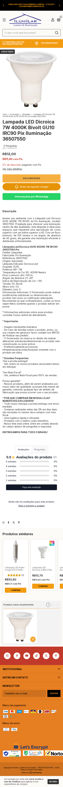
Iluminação (14, 114)
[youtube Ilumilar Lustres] (26, 655)
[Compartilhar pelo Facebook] (8, 522)
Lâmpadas (26, 114)
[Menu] (5, 20)
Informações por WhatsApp (31, 196)
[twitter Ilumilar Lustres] (46, 655)
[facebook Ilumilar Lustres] (17, 655)
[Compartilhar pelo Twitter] (13, 522)
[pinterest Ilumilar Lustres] (56, 655)
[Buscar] (56, 33)
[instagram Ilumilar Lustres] (7, 655)
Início (5, 114)
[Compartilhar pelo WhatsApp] (4, 522)
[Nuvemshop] (31, 772)
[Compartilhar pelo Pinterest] (19, 522)
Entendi (53, 782)
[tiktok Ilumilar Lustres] (36, 655)
